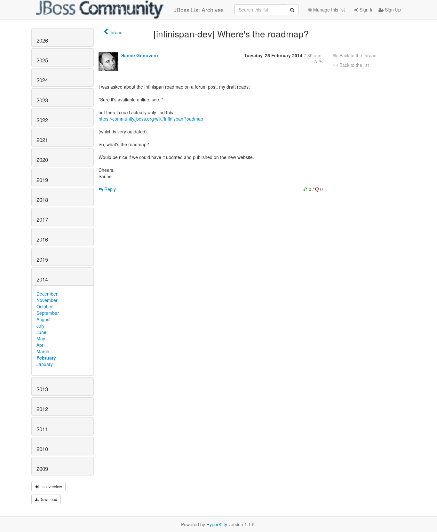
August (43, 319)
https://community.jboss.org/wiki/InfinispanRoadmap (151, 118)
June (41, 332)
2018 (42, 199)
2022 (42, 120)
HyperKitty (216, 524)
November (47, 300)
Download (47, 499)
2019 (42, 180)
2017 (42, 219)
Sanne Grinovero (139, 55)
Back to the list (353, 65)
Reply (109, 189)
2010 (42, 449)
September (47, 313)
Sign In (366, 9)
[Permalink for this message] (321, 61)
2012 (42, 409)
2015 (42, 259)
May (40, 338)
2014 (42, 279)
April (40, 345)
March (42, 351)
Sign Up (392, 9)
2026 (42, 40)
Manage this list (328, 9)
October (44, 306)
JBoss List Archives (199, 9)
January (44, 364)
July (40, 325)
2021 (42, 140)
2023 (42, 100)
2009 (42, 468)
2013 (42, 389)
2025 (42, 60)
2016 (42, 239)
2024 (42, 80)
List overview (50, 486)
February (46, 357)
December (47, 293)
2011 (42, 429)
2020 (42, 159)
